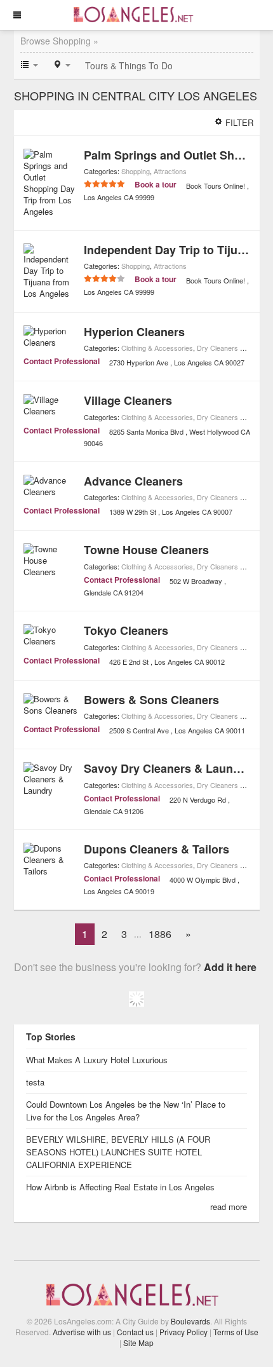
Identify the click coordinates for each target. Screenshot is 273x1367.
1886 (160, 934)
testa (35, 1082)
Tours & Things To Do (129, 65)
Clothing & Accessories (157, 348)
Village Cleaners (128, 400)
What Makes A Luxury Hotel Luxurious (97, 1060)
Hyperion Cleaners (134, 331)
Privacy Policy (183, 1331)
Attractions (170, 171)
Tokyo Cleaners (126, 630)
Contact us (135, 1331)
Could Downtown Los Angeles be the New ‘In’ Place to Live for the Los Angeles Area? (125, 1110)
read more (228, 1206)
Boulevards (190, 1321)
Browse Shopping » (59, 40)
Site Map (138, 1342)
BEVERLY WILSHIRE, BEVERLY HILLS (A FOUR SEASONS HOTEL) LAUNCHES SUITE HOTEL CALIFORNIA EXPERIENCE (118, 1152)
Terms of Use (235, 1331)
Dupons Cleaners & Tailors (156, 849)
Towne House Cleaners (146, 549)
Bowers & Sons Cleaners (151, 699)
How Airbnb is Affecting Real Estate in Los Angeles (121, 1187)
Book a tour (155, 184)
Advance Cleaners (133, 481)
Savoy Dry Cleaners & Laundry (167, 768)
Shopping (135, 171)
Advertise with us (82, 1331)
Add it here (230, 967)
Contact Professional (61, 361)
